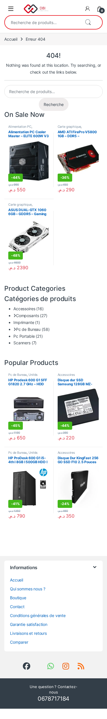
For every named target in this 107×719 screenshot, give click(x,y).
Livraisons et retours (28, 633)
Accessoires (24, 308)
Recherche (88, 22)
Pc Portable (24, 336)
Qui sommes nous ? (27, 588)
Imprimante (23, 322)
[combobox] (42, 22)
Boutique (18, 597)
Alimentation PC (19, 127)
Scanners (22, 342)
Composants (27, 315)
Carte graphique (69, 127)
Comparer (19, 642)
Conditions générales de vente (38, 615)
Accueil (10, 39)
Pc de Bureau (28, 329)
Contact (17, 606)
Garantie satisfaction (28, 624)
